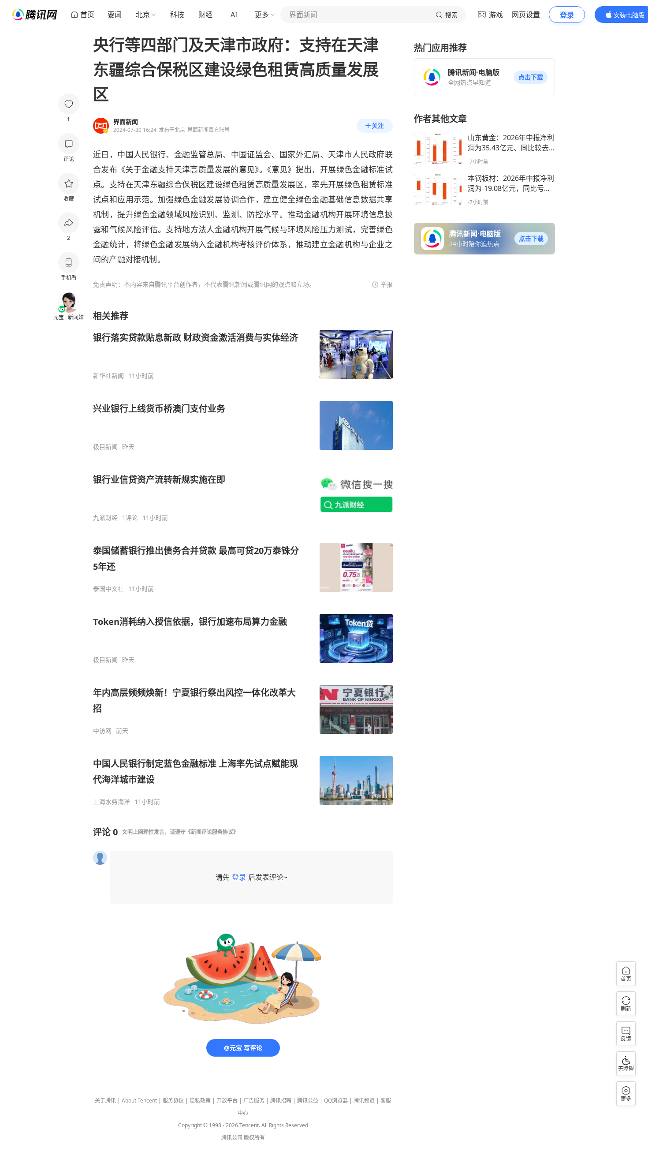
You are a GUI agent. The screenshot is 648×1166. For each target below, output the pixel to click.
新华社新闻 (108, 376)
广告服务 (253, 1100)
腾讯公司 (231, 1137)
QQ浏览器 (336, 1100)
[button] (530, 77)
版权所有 (254, 1137)
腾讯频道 (364, 1100)
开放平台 (227, 1100)
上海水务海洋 (111, 802)
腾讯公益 (307, 1100)
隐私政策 (200, 1100)
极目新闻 (105, 447)
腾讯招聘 (280, 1100)
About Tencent (139, 1100)
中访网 (102, 731)
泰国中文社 (108, 589)
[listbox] (243, 558)
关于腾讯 (105, 1100)
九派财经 (105, 518)
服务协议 (173, 1100)
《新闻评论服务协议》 (212, 832)
